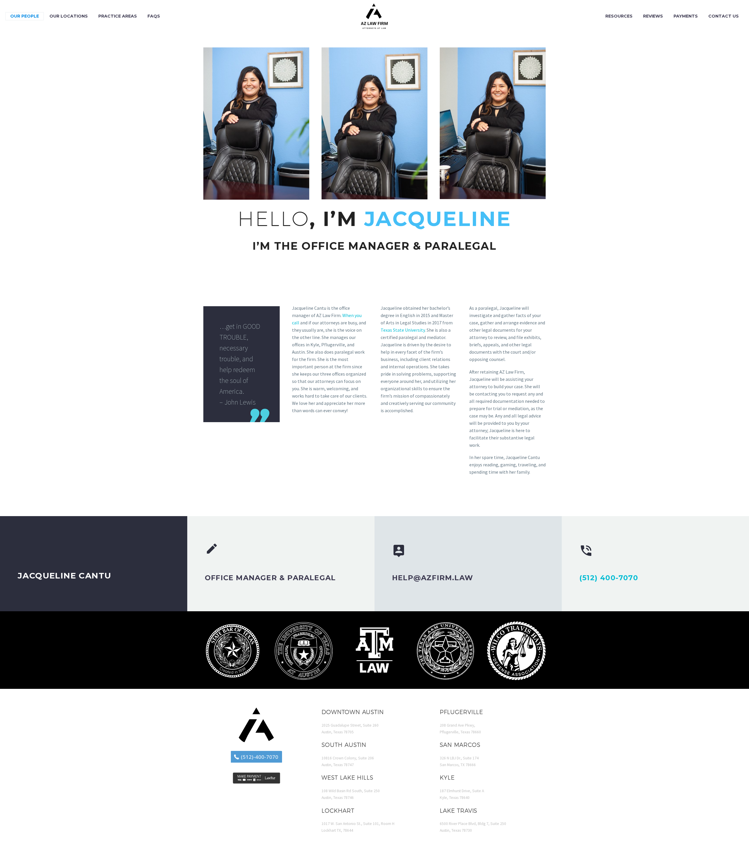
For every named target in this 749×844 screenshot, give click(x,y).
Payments (686, 16)
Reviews (653, 16)
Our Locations (68, 16)
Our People (24, 16)
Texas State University (403, 330)
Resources (619, 16)
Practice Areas (117, 16)
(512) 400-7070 (608, 577)
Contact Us (723, 16)
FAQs (153, 16)
